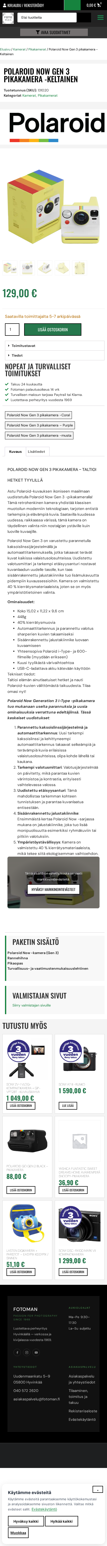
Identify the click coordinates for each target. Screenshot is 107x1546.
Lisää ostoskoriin (53, 330)
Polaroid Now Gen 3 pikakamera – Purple (40, 425)
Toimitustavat (23, 345)
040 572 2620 (25, 1390)
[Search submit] (85, 17)
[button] (54, 346)
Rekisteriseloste (83, 1411)
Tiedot (17, 355)
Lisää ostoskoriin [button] (21, 1105)
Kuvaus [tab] (15, 451)
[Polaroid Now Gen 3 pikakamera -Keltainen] (53, 207)
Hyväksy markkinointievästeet (53, 889)
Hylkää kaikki (62, 1521)
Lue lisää (68, 1105)
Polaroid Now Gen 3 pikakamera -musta (39, 435)
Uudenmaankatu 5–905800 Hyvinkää (31, 1379)
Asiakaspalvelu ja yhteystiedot (82, 1379)
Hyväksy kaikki (26, 1521)
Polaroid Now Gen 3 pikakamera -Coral (38, 415)
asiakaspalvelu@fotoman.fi (36, 1399)
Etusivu (5, 49)
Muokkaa (18, 1533)
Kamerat (19, 49)
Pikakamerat (37, 49)
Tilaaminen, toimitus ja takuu (78, 1396)
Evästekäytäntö (82, 1419)
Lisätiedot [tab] (36, 451)
